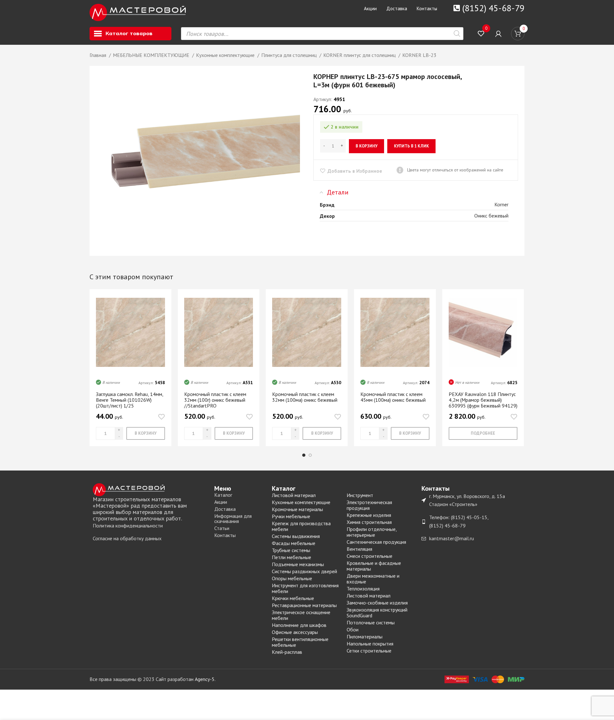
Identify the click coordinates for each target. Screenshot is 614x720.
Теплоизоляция (363, 588)
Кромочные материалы (297, 509)
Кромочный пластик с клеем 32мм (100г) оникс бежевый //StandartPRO (215, 400)
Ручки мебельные (291, 516)
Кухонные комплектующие (226, 55)
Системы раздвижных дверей (304, 571)
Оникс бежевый (491, 215)
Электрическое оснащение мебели (301, 615)
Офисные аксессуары (295, 632)
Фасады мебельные (293, 543)
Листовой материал (294, 495)
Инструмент (360, 495)
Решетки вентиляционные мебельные (300, 642)
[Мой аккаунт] (498, 33)
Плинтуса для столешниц (289, 55)
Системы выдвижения (296, 536)
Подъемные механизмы (298, 564)
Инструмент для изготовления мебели (305, 588)
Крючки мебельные (293, 598)
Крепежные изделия (369, 515)
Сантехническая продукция (376, 542)
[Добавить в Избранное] (161, 416)
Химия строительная (369, 522)
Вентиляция (359, 549)
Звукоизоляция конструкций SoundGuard (377, 612)
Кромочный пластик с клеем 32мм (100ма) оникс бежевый (304, 397)
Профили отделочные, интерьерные (372, 532)
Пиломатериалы (364, 636)
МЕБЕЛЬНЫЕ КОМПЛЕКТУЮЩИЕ (152, 55)
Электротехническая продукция (369, 505)
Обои (352, 629)
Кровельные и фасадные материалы (374, 566)
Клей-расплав (287, 652)
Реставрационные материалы (304, 605)
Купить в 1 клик (411, 146)
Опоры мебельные (292, 578)
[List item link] (150, 526)
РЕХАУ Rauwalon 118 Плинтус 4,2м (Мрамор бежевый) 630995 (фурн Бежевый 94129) (483, 400)
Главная (98, 55)
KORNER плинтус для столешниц (360, 55)
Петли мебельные (291, 557)
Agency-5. (205, 679)
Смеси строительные (369, 556)
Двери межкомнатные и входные (373, 578)
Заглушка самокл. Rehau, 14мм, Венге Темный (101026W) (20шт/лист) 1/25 (129, 400)
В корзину (366, 146)
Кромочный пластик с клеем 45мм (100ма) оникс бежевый (393, 397)
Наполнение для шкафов (299, 625)
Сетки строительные (369, 650)
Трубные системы (291, 550)
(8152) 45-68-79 (493, 8)
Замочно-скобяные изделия (377, 602)
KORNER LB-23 (419, 55)
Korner (501, 204)
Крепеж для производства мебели (301, 526)
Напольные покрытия (370, 643)
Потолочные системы (371, 622)
